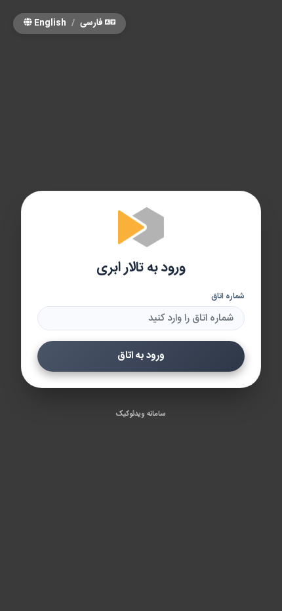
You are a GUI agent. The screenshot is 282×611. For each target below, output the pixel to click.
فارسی (92, 23)
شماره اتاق (228, 296)
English (49, 23)
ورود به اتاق (141, 355)
